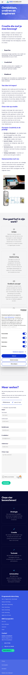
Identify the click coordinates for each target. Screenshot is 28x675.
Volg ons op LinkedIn (9, 646)
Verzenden (6, 483)
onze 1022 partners (9, 317)
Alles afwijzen (14, 363)
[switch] (24, 338)
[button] (2, 2)
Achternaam (5, 418)
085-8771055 (7, 643)
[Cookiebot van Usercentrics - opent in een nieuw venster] (20, 310)
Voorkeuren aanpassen (18, 351)
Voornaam (4, 412)
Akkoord (14, 355)
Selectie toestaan (14, 359)
